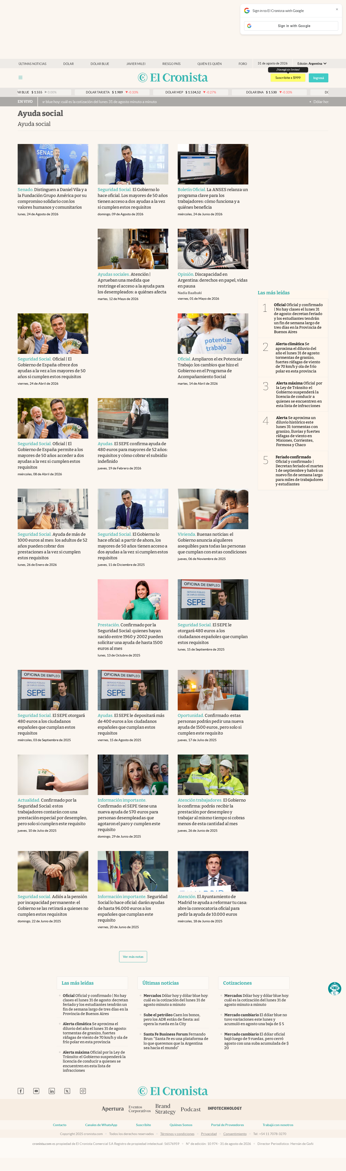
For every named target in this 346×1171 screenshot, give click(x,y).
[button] (334, 988)
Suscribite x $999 (288, 78)
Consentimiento (235, 1134)
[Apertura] (113, 1110)
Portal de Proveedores (227, 1125)
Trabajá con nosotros (278, 1125)
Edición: (310, 63)
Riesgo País (171, 64)
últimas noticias (32, 64)
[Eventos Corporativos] (140, 1110)
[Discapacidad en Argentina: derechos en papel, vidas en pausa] (213, 249)
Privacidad (209, 1134)
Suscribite (143, 1125)
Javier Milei (135, 64)
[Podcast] (191, 1109)
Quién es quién (209, 64)
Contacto (59, 1125)
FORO (243, 64)
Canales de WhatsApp (101, 1125)
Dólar (68, 64)
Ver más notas (133, 957)
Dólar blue (100, 64)
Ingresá (318, 78)
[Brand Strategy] (165, 1110)
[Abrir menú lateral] (20, 77)
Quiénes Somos (181, 1125)
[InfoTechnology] (225, 1109)
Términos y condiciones (177, 1134)
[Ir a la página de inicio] (173, 77)
